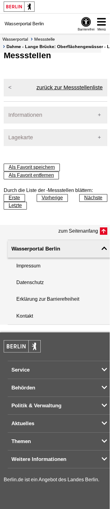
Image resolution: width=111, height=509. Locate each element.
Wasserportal (15, 39)
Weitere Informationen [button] (38, 459)
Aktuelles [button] (22, 423)
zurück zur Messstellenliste (69, 87)
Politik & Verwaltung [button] (36, 406)
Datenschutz (30, 282)
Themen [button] (21, 441)
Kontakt (24, 316)
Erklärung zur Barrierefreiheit (47, 299)
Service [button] (20, 370)
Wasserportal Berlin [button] (35, 249)
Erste (14, 197)
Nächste (93, 197)
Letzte (15, 205)
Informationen (25, 115)
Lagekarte (20, 137)
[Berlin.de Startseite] (19, 7)
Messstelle (44, 39)
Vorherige (52, 197)
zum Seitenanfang (78, 231)
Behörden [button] (23, 388)
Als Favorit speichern (32, 167)
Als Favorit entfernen (31, 175)
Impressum (28, 265)
